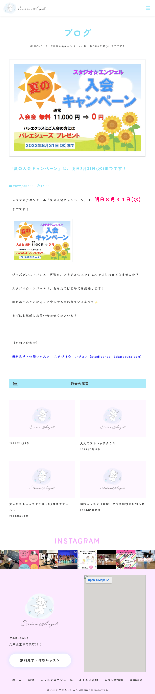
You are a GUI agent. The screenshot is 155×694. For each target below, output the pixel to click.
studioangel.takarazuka (9, 552)
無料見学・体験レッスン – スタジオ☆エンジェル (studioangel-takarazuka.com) (77, 356)
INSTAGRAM (77, 540)
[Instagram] (17, 566)
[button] (40, 660)
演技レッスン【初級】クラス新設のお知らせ (112, 504)
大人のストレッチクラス (98, 443)
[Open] (9, 559)
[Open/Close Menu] (148, 8)
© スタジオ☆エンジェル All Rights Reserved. (77, 689)
